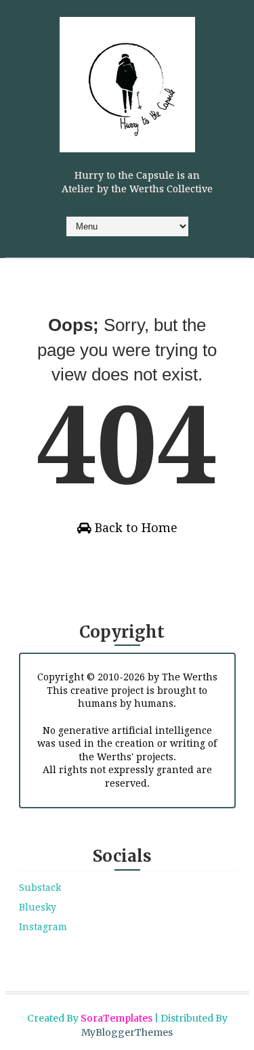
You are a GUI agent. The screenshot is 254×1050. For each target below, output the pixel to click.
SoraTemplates (116, 1018)
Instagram (43, 926)
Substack (40, 887)
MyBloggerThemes (127, 1032)
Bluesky (37, 907)
